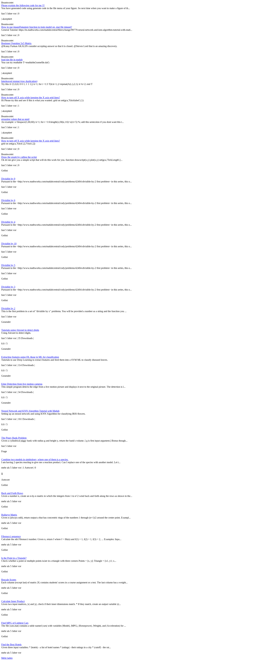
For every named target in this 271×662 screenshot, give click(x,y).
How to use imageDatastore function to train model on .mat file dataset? (36, 27)
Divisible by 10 (8, 243)
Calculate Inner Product (13, 601)
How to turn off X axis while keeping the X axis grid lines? (30, 97)
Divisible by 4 (8, 222)
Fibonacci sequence (11, 536)
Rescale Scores (8, 579)
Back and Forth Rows (12, 493)
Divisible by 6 (8, 200)
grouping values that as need (15, 119)
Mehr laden (7, 658)
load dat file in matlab (12, 59)
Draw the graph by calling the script (19, 157)
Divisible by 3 (8, 286)
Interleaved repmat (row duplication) (19, 81)
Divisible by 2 (8, 308)
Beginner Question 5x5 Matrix (16, 43)
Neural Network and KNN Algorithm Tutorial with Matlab (30, 411)
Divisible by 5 (8, 265)
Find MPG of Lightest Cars (14, 623)
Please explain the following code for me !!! (23, 5)
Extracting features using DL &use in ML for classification (30, 357)
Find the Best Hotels (11, 644)
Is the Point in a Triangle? (14, 558)
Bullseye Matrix (9, 514)
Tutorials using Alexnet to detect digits (20, 330)
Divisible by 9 (8, 178)
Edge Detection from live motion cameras (21, 384)
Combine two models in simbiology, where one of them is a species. (34, 459)
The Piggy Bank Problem (14, 438)
